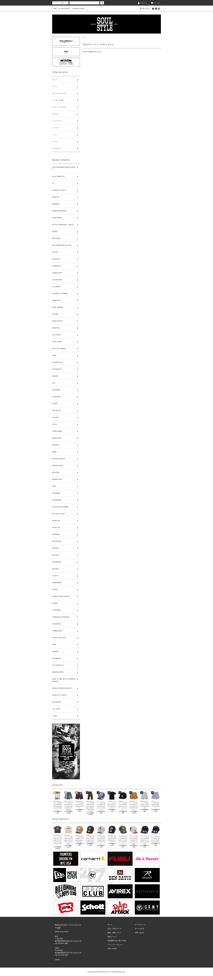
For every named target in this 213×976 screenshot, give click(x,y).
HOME (55, 8)
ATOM (114, 948)
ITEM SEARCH (65, 8)
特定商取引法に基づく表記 (117, 940)
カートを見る (139, 928)
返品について (112, 936)
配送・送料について (115, 932)
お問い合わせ (146, 8)
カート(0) (156, 3)
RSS (109, 948)
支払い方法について (115, 928)
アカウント (143, 3)
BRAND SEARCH (79, 8)
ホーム (85, 37)
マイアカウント (140, 924)
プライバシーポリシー (115, 944)
